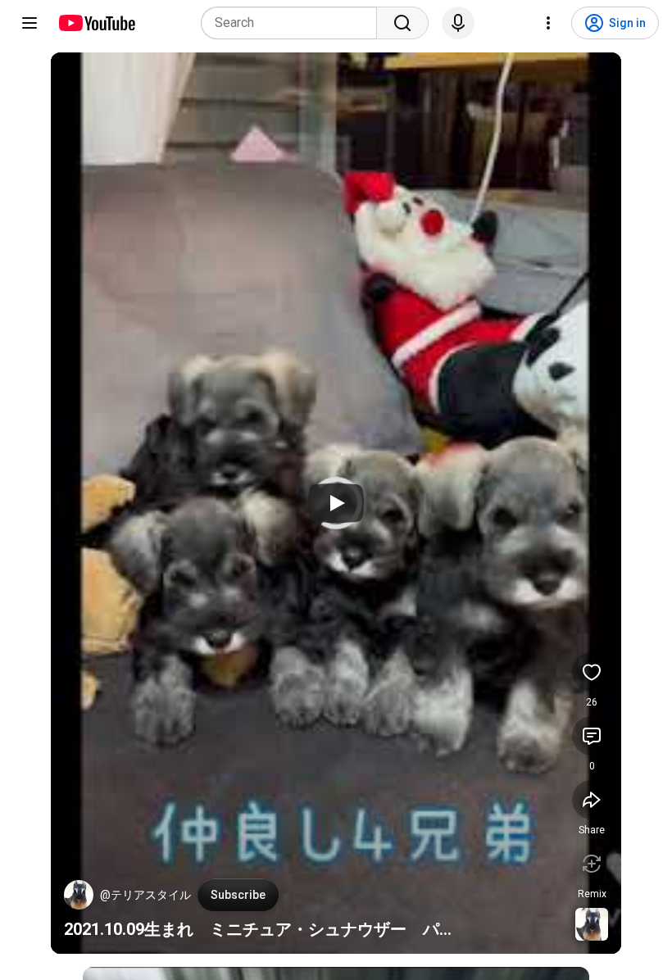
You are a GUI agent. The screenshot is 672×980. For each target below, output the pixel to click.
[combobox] (294, 23)
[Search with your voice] (458, 23)
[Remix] (591, 863)
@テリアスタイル (145, 894)
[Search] (402, 23)
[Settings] (548, 23)
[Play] (336, 503)
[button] (78, 895)
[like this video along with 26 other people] (591, 672)
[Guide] (29, 23)
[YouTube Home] (96, 23)
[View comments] (591, 735)
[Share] (591, 799)
